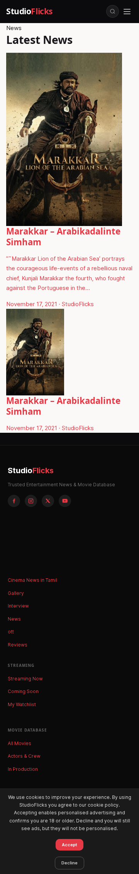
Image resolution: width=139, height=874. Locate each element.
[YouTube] (65, 501)
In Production (23, 769)
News (14, 619)
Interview (18, 606)
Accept (69, 844)
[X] (48, 501)
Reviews (17, 645)
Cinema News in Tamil (32, 580)
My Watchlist (22, 704)
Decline (69, 863)
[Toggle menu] (127, 12)
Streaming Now (25, 678)
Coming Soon (23, 691)
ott (11, 632)
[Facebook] (14, 501)
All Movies (19, 743)
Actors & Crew (24, 756)
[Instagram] (31, 501)
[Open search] (112, 11)
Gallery (16, 593)
